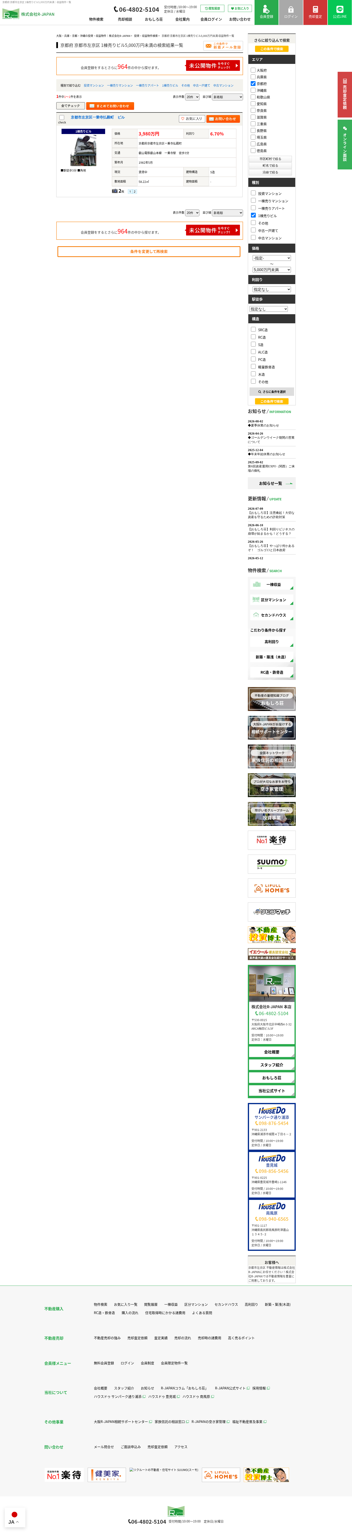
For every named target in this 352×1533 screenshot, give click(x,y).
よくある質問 (202, 1312)
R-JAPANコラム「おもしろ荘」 (184, 1388)
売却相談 (125, 19)
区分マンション (273, 599)
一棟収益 (274, 584)
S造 (260, 344)
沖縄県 (262, 90)
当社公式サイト (271, 1090)
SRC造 (263, 329)
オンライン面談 (345, 147)
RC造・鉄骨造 (272, 672)
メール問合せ (104, 1446)
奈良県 (262, 110)
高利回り (272, 641)
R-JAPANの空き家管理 (209, 1421)
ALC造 (263, 352)
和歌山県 (263, 97)
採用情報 (259, 1388)
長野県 (262, 130)
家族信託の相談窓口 (170, 1421)
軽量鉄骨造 (266, 366)
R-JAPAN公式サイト (230, 1388)
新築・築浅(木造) (278, 1304)
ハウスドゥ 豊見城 (162, 1396)
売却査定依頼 (345, 97)
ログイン (127, 1362)
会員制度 (147, 1362)
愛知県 (262, 103)
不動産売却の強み (107, 1337)
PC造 (262, 359)
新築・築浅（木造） (272, 656)
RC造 (262, 337)
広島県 (262, 143)
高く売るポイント (241, 1337)
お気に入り (242, 8)
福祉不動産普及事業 (247, 1421)
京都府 (262, 83)
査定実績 (161, 1337)
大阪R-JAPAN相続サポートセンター (121, 1421)
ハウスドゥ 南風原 (196, 1396)
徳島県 (262, 150)
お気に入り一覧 (125, 1304)
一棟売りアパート (147, 85)
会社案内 (182, 19)
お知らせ (147, 1388)
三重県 (262, 123)
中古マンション (223, 85)
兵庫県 (262, 76)
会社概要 (271, 1052)
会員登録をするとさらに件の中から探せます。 (121, 66)
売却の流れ (182, 1337)
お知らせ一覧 (270, 483)
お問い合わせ (240, 19)
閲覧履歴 (214, 8)
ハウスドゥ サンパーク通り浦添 (118, 1396)
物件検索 (96, 19)
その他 (185, 85)
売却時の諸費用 (209, 1337)
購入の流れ (130, 1312)
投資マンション (94, 85)
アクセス (180, 1446)
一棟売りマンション (120, 85)
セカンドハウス (273, 614)
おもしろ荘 (154, 19)
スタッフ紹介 (271, 1065)
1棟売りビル (170, 85)
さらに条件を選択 (274, 392)
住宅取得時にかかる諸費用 (165, 1312)
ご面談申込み (131, 1446)
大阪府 (262, 70)
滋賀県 (262, 117)
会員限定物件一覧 (174, 1362)
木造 (261, 374)
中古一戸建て (201, 85)
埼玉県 (262, 137)
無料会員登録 (104, 1362)
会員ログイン (211, 19)
